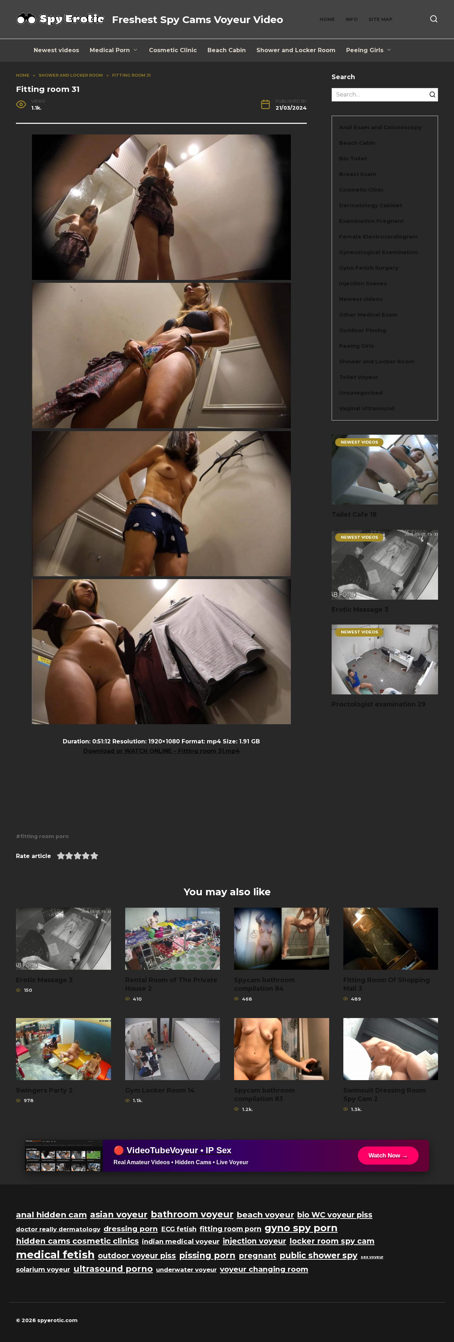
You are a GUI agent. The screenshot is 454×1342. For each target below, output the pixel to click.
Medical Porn (110, 50)
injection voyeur (254, 1241)
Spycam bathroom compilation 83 (264, 1094)
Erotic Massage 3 (360, 609)
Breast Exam (357, 174)
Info (351, 19)
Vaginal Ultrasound (366, 408)
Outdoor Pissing (362, 330)
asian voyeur (119, 1214)
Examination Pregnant (371, 221)
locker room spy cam (332, 1241)
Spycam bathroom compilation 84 (264, 984)
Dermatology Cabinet (370, 205)
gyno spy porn (301, 1228)
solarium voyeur (43, 1269)
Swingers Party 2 (44, 1090)
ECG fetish (178, 1229)
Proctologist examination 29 (379, 704)
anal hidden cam (51, 1215)
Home (327, 19)
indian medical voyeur (181, 1241)
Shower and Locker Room (296, 50)
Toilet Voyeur (358, 377)
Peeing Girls (364, 50)
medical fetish (55, 1254)
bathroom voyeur (192, 1214)
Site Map (381, 19)
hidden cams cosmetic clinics (77, 1241)
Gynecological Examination (378, 252)
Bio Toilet (353, 158)
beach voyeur (265, 1215)
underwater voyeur (186, 1269)
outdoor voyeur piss (137, 1255)
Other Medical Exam (368, 314)
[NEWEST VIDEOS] (385, 500)
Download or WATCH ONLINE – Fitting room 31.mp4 (161, 751)
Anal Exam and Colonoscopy (380, 127)
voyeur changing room (264, 1269)
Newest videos (56, 50)
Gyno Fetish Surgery (368, 267)
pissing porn (207, 1255)
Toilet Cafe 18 (354, 514)
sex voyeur (372, 1257)
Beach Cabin (226, 50)
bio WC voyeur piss (334, 1214)
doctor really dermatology (58, 1229)
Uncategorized (361, 392)
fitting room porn (45, 836)
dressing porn (131, 1228)
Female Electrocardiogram (378, 236)
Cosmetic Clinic (173, 50)
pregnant (257, 1255)
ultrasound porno (113, 1269)
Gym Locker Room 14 (160, 1090)
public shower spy (318, 1255)
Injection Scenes (363, 283)
